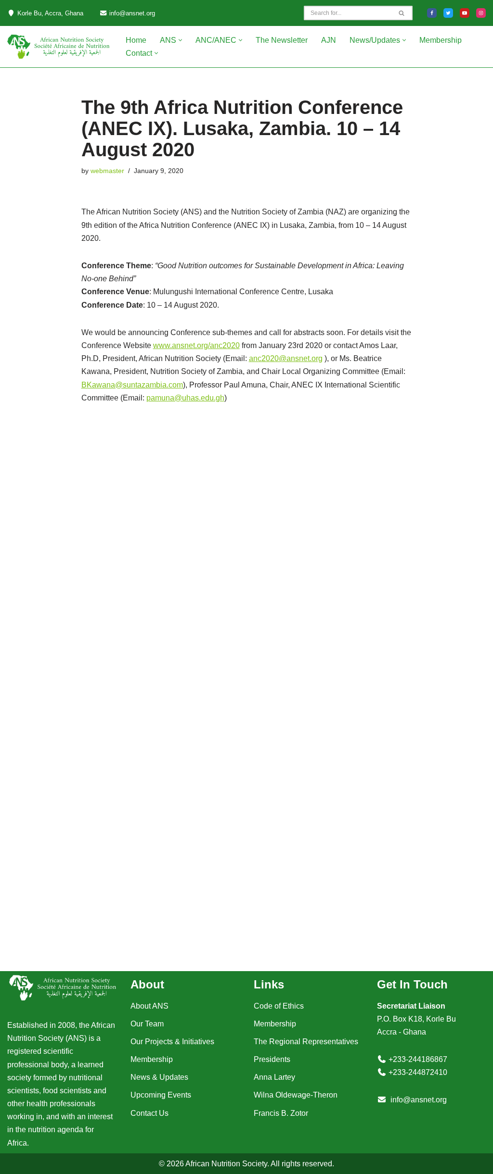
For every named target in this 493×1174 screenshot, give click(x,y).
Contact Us (149, 1113)
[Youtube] (464, 13)
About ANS (149, 1006)
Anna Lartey (274, 1077)
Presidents (272, 1059)
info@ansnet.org (418, 1100)
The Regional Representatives (306, 1041)
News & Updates (159, 1077)
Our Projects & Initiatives (172, 1041)
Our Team (147, 1024)
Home (136, 40)
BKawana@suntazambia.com (132, 385)
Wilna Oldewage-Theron (295, 1095)
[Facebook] (432, 13)
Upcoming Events (160, 1095)
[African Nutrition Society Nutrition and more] (58, 47)
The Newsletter (282, 40)
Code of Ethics (279, 1006)
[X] (448, 13)
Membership (440, 40)
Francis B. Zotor (281, 1113)
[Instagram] (481, 13)
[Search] (402, 13)
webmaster (107, 171)
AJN (328, 40)
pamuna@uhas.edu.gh (185, 398)
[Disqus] (246, 553)
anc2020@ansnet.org (286, 358)
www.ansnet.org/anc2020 (196, 345)
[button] (180, 40)
